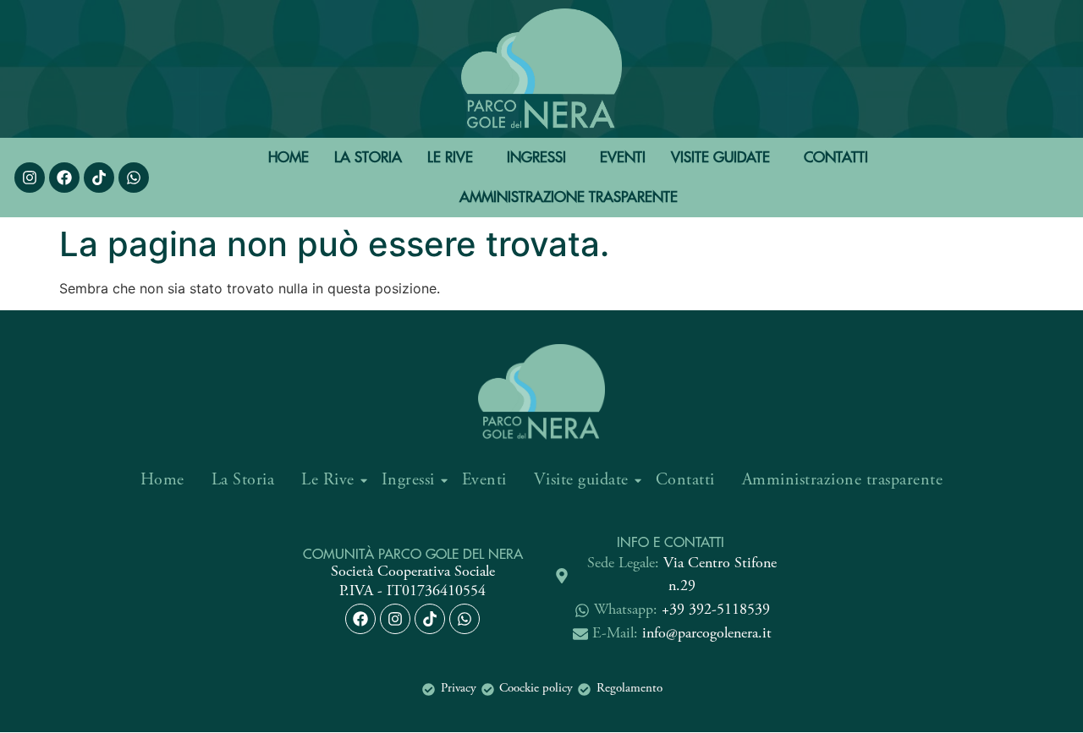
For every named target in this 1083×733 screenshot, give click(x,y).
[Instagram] (29, 177)
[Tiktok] (430, 619)
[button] (454, 158)
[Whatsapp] (133, 177)
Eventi (623, 157)
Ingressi (536, 157)
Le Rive (450, 157)
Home (288, 157)
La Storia (368, 157)
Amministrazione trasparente (568, 197)
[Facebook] (64, 177)
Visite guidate (720, 157)
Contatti (836, 157)
